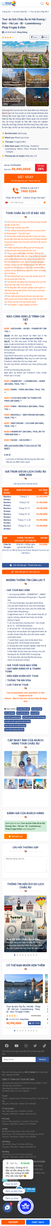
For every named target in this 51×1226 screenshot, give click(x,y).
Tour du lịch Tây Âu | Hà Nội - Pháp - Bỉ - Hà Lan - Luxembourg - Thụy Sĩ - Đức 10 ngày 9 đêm (23, 1009)
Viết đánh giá (16, 836)
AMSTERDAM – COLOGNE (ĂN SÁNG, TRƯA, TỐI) (24, 424)
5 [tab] (25, 955)
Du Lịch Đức (9, 713)
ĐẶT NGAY (25, 178)
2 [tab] (17, 955)
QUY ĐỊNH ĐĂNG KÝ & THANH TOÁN (23, 670)
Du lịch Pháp (36, 709)
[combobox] (7, 202)
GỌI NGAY (13, 1222)
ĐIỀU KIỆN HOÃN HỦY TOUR (22, 676)
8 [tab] (33, 955)
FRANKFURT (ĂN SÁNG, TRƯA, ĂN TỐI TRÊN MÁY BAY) (24, 433)
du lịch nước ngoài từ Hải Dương (17, 721)
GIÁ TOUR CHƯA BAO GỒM (22, 665)
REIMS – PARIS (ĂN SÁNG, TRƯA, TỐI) (24, 389)
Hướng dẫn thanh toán (35, 1173)
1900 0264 (28, 191)
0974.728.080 (30, 1072)
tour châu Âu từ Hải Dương (15, 726)
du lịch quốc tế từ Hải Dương (34, 717)
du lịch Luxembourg (12, 717)
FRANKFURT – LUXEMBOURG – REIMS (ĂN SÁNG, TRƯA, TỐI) (24, 382)
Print (45, 37)
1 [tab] (14, 955)
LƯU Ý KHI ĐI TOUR (17, 684)
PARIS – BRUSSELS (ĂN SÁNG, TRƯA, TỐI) (24, 407)
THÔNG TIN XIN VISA (19, 680)
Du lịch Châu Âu (20, 12)
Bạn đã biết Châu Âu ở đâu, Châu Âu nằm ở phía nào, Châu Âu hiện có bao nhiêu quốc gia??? (23, 939)
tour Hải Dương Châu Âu (14, 730)
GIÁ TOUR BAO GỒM (18, 590)
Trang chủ (6, 12)
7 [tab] (31, 955)
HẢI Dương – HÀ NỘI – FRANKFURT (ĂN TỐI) (25, 330)
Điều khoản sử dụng (34, 1165)
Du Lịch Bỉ (35, 713)
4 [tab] (22, 955)
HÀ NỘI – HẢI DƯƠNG (17, 440)
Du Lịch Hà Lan (23, 713)
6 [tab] (28, 955)
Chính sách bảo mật (34, 1169)
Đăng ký (42, 1059)
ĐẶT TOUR (36, 1023)
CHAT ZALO (38, 1222)
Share (35, 37)
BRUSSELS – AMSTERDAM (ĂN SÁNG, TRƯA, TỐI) (24, 416)
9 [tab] (36, 955)
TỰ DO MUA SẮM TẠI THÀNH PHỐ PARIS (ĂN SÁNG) (22, 399)
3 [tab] (20, 955)
